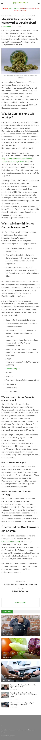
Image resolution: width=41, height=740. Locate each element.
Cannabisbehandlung (10, 541)
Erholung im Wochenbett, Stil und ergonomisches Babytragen (19, 631)
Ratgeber (31, 730)
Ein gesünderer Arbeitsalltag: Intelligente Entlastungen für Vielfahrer (22, 704)
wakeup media (7, 26)
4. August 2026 (7, 657)
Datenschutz (22, 730)
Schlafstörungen (13, 368)
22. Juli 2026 (7, 680)
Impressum (13, 730)
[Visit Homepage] (20, 3)
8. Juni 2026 (14, 689)
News (3, 732)
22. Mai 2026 (14, 699)
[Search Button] (39, 3)
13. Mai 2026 (14, 707)
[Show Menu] (2, 3)
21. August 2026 (8, 634)
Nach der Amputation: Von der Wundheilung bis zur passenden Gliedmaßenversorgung (19, 677)
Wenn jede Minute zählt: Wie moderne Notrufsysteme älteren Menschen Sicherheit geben (23, 695)
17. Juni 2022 (18, 26)
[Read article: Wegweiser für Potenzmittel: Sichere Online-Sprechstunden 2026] (5, 687)
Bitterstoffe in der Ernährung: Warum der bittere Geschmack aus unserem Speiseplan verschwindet (19, 654)
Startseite (3, 16)
